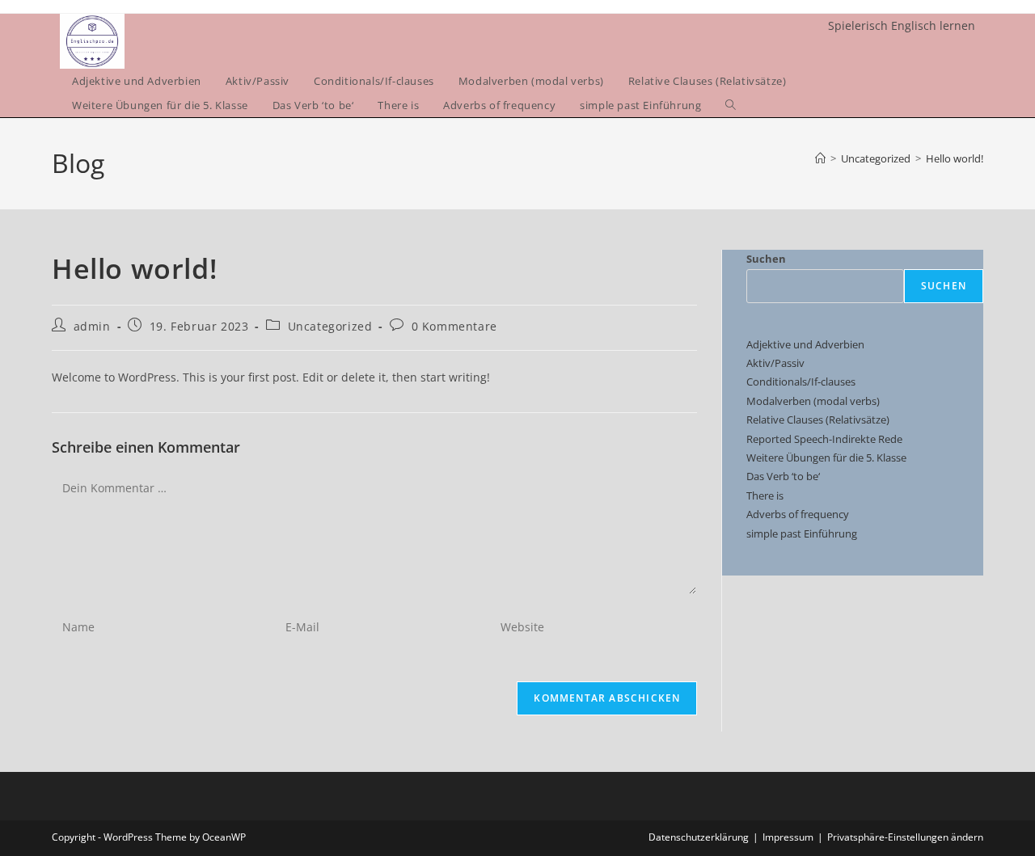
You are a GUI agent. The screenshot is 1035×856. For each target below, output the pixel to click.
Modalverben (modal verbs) (813, 401)
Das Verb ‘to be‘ (783, 476)
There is (765, 495)
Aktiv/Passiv (775, 363)
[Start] (820, 158)
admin (92, 326)
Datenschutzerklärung (698, 837)
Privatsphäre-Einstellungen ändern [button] (905, 837)
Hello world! (954, 158)
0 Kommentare (454, 326)
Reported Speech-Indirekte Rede (824, 439)
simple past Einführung (801, 533)
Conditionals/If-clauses (800, 381)
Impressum (788, 837)
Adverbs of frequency (797, 514)
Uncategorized (330, 326)
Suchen (766, 258)
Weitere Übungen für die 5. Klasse (826, 457)
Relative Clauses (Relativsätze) (817, 419)
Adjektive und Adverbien (805, 344)
